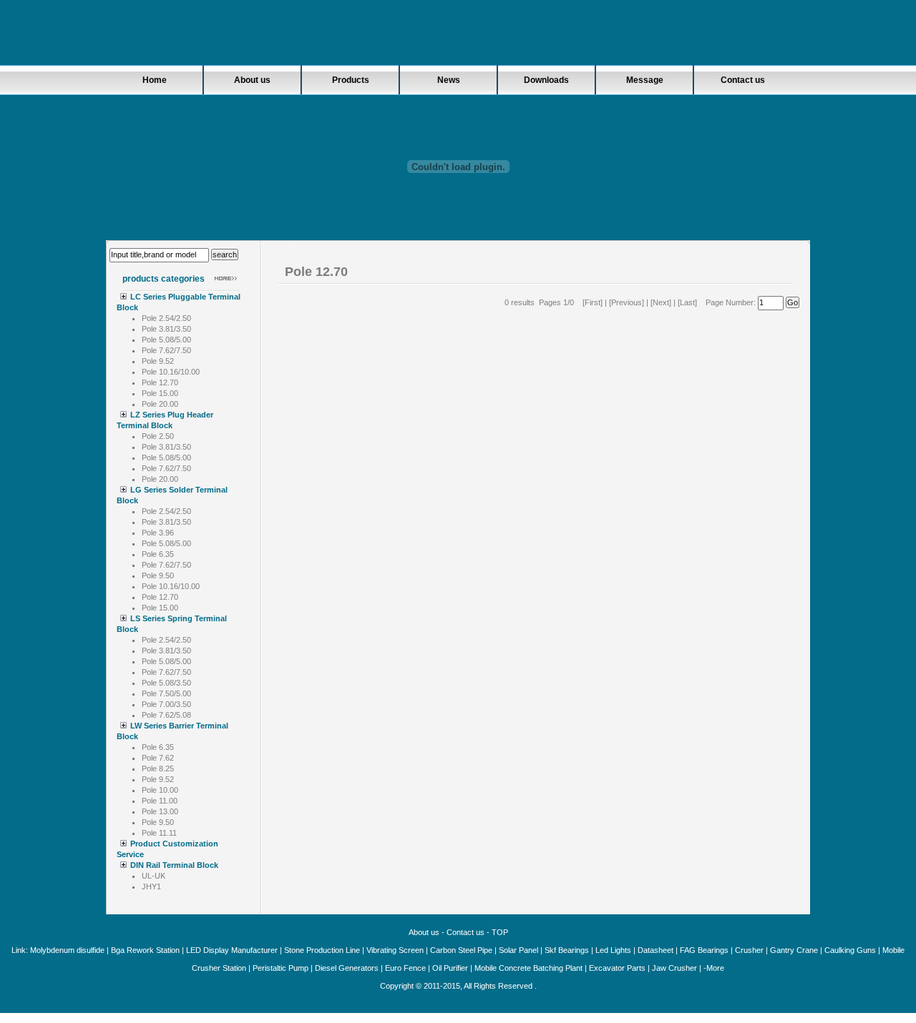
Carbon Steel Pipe (461, 950)
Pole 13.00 (160, 811)
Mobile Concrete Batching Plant (528, 968)
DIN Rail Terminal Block (174, 865)
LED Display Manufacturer (232, 950)
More (715, 968)
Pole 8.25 (158, 768)
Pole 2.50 (158, 436)
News (448, 80)
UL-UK (153, 875)
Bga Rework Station (145, 950)
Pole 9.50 (158, 575)
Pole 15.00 (160, 393)
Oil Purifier (450, 968)
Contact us (743, 80)
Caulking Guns (850, 950)
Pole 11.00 (159, 800)
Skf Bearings (567, 950)
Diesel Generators (347, 968)
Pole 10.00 (160, 790)
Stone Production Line (322, 950)
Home (154, 80)
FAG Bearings (704, 950)
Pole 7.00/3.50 (166, 704)
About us (252, 80)
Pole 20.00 (160, 404)
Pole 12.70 (160, 382)
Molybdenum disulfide (67, 950)
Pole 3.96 (158, 532)
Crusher (750, 950)
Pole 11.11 (159, 833)
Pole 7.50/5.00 (166, 693)
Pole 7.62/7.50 (166, 350)
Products (350, 80)
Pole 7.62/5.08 (166, 715)
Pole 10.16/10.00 (171, 371)
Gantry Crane (794, 950)
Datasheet (655, 950)
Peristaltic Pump (280, 968)
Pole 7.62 (158, 757)
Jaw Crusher (674, 968)
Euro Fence (405, 968)
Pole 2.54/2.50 (166, 318)
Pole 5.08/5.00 (166, 339)
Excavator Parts (617, 968)
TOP (500, 932)
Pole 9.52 (158, 361)
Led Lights (613, 950)
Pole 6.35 (158, 554)
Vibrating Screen (395, 950)
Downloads (546, 80)
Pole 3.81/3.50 (166, 329)
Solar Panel (518, 950)
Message (644, 80)
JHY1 (151, 886)
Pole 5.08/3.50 (166, 682)
